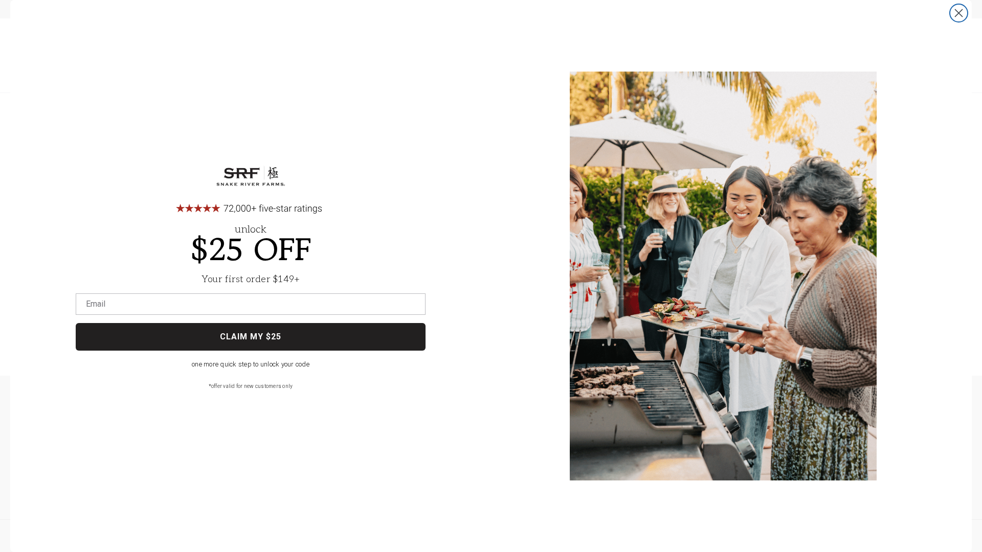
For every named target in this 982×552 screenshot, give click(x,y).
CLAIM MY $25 (250, 336)
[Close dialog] (959, 13)
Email (95, 304)
